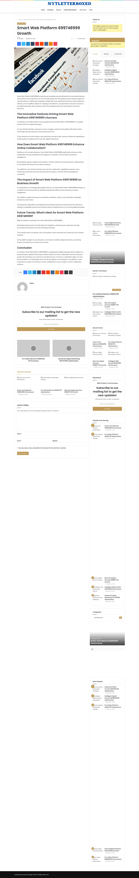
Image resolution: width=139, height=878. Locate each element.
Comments (118, 54)
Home (43, 10)
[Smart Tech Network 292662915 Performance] (27, 382)
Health (58, 10)
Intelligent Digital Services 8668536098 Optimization (112, 72)
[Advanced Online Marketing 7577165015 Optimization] (98, 598)
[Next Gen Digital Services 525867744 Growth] (74, 382)
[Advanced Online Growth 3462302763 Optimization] (98, 63)
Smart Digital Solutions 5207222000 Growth (113, 224)
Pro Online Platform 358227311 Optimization (51, 391)
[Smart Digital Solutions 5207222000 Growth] (98, 225)
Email (19, 441)
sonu (22, 38)
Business (50, 10)
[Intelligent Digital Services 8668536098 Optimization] (98, 72)
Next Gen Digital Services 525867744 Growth (73, 391)
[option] (107, 253)
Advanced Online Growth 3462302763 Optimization (112, 63)
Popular (95, 54)
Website (54, 441)
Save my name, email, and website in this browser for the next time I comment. (42, 448)
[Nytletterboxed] (69, 3)
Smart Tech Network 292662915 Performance (25, 391)
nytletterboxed (27, 19)
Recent (106, 54)
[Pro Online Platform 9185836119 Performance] (98, 233)
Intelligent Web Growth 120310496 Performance (113, 313)
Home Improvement (70, 10)
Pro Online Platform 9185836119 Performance (113, 232)
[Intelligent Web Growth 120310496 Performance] (98, 314)
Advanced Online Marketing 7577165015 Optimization (112, 597)
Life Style (83, 10)
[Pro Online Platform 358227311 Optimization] (51, 382)
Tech (90, 10)
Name (19, 433)
